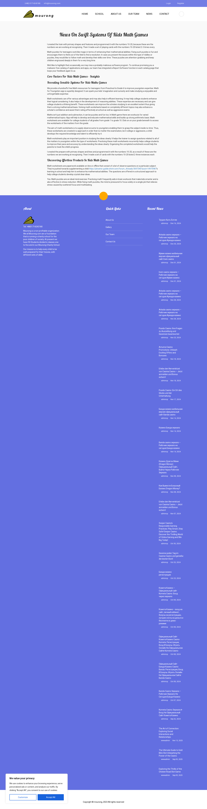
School (99, 14)
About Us (116, 14)
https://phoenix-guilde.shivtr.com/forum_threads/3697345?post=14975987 (122, 169)
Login (168, 3)
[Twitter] (99, 798)
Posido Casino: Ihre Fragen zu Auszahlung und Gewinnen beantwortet (170, 331)
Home (85, 14)
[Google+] (108, 798)
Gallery (109, 227)
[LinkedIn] (117, 798)
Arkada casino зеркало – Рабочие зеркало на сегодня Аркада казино (170, 237)
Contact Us (110, 241)
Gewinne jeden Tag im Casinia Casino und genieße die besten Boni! (171, 556)
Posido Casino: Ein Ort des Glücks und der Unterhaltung (170, 393)
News (149, 14)
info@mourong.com (52, 3)
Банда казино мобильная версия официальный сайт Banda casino (170, 412)
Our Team (133, 14)
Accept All (50, 797)
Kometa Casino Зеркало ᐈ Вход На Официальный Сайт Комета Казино (170, 713)
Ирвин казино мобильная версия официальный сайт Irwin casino (170, 256)
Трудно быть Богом (168, 220)
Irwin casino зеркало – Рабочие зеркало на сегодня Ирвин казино (169, 275)
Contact (164, 14)
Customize (23, 797)
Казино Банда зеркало (169, 428)
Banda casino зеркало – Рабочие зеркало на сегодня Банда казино (170, 445)
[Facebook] (90, 798)
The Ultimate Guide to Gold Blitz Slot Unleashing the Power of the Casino (170, 753)
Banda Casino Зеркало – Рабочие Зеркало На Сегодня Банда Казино (170, 694)
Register (180, 3)
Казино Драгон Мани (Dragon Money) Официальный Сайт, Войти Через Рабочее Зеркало (169, 467)
